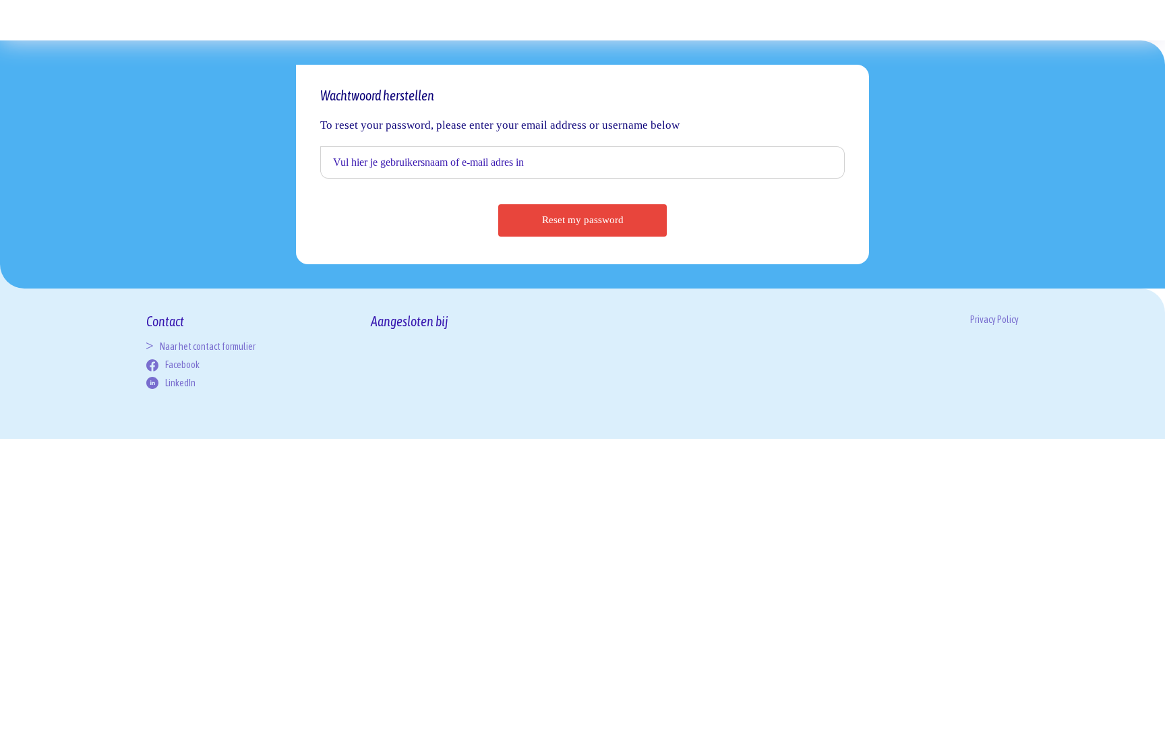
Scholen (519, 24)
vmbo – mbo (293, 24)
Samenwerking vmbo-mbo (382, 14)
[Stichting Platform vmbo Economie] (207, 33)
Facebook (182, 364)
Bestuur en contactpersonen (869, 14)
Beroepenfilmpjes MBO (429, 14)
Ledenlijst (599, 14)
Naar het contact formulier (208, 346)
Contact (747, 24)
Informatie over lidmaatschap (644, 14)
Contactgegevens (826, 14)
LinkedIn (180, 383)
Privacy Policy (826, 43)
